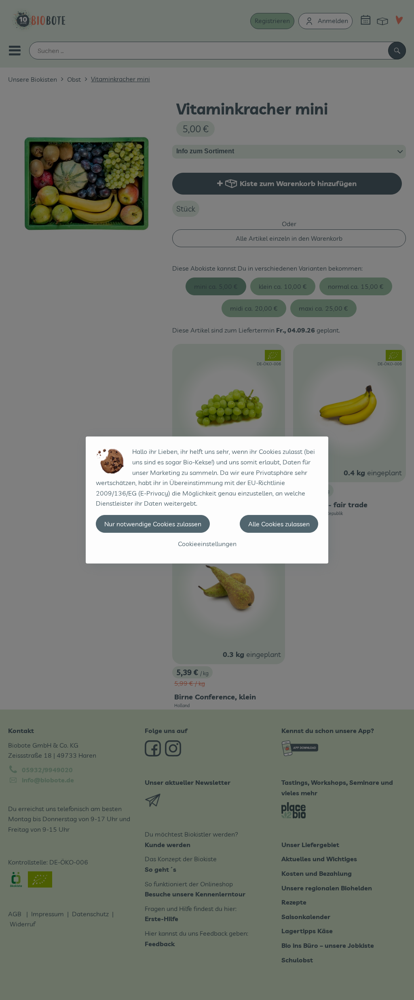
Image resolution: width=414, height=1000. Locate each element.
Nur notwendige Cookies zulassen (152, 524)
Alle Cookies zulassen (279, 524)
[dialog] (207, 500)
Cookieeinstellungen (207, 544)
